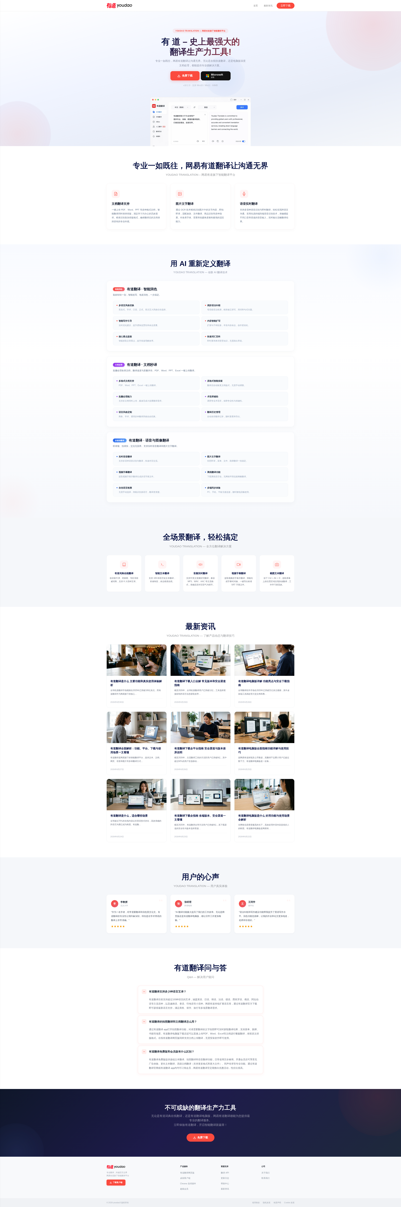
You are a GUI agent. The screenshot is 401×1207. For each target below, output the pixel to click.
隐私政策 (266, 1203)
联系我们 (265, 1178)
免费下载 (202, 1137)
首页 (255, 5)
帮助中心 (225, 1183)
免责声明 (277, 1203)
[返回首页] (116, 1167)
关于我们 (265, 1173)
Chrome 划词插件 (188, 1183)
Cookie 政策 (289, 1203)
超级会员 (184, 1189)
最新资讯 (268, 5)
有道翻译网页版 (187, 1173)
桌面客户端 (185, 1178)
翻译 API (225, 1173)
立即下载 (286, 5)
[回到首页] (119, 5)
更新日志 (225, 1178)
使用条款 (256, 1203)
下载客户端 (117, 1182)
